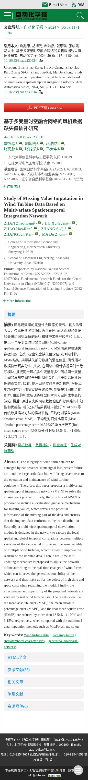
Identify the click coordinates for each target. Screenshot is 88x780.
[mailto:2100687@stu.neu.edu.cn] (41, 148)
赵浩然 (52, 144)
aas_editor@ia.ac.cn (42, 749)
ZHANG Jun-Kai (17, 234)
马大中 (52, 149)
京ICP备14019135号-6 (68, 740)
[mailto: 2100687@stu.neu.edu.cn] (36, 233)
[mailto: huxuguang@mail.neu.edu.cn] (73, 222)
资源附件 (18, 706)
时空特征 (60, 445)
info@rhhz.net (37, 775)
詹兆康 (10, 144)
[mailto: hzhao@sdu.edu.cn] (35, 228)
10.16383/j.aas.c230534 (20, 60)
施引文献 (15, 694)
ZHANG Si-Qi (53, 229)
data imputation (63, 635)
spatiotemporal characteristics (24, 641)
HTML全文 (17, 657)
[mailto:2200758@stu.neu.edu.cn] (20, 143)
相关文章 (15, 682)
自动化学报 (33, 27)
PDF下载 (48, 108)
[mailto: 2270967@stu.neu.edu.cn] (70, 228)
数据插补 (42, 445)
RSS (80, 5)
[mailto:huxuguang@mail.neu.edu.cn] (41, 143)
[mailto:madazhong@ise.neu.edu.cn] (62, 148)
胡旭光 (31, 144)
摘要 (11, 314)
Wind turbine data (36, 635)
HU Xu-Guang (56, 223)
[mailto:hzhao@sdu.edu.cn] (62, 143)
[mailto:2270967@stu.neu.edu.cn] (20, 148)
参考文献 (19, 670)
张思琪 (10, 149)
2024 (52, 27)
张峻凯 (31, 149)
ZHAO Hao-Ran (17, 229)
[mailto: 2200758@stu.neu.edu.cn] (39, 222)
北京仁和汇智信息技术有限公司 (38, 770)
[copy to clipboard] (41, 92)
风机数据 (25, 445)
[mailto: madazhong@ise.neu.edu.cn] (70, 233)
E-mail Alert (58, 5)
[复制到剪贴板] (41, 60)
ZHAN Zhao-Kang (19, 223)
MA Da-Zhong (53, 234)
